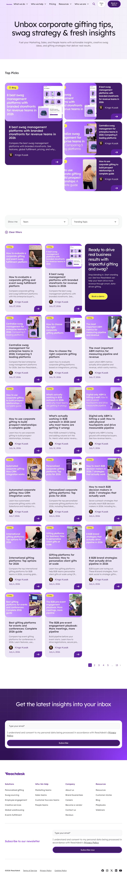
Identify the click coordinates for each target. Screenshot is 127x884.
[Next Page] (120, 665)
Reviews (69, 815)
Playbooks (101, 805)
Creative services (13, 805)
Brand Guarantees (74, 795)
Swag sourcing (12, 795)
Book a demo (114, 4)
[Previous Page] (86, 665)
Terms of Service (30, 870)
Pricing (52, 4)
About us (69, 790)
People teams (41, 805)
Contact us (70, 810)
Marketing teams (43, 790)
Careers (69, 800)
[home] (9, 3)
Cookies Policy (61, 870)
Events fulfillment (13, 815)
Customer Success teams (47, 800)
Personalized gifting (14, 790)
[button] (21, 4)
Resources (101, 790)
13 (117, 665)
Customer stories (104, 795)
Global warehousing (14, 810)
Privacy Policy (91, 842)
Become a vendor (73, 805)
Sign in (101, 4)
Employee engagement (16, 800)
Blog (98, 800)
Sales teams (41, 795)
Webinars (100, 810)
